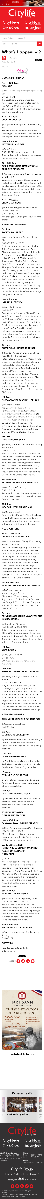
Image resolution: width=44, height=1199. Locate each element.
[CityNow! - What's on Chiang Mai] (33, 22)
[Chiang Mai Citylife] (22, 13)
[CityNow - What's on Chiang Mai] (33, 1140)
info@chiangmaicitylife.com (33, 1162)
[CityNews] (11, 22)
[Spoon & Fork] (33, 28)
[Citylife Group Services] (11, 28)
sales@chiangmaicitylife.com (22, 1179)
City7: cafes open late (22, 1108)
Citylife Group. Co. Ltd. (16, 1191)
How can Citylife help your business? (22, 1174)
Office (32, 1155)
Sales (31, 1157)
